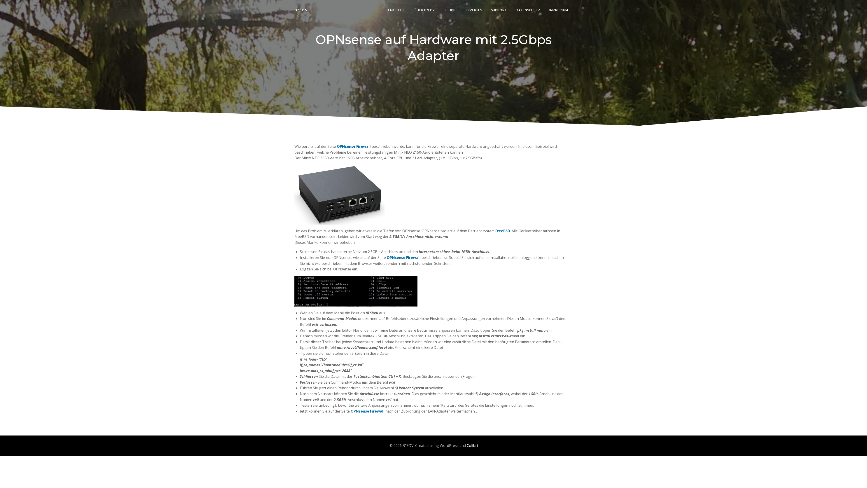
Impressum (558, 10)
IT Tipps (450, 10)
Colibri (472, 445)
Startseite (396, 10)
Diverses (474, 10)
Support (499, 10)
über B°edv (425, 10)
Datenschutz (528, 10)
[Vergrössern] (378, 170)
